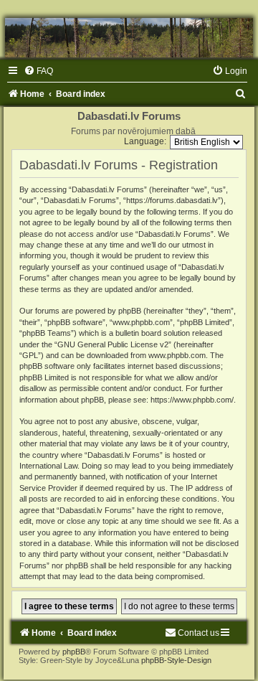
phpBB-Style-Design (176, 660)
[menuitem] (38, 71)
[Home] (129, 37)
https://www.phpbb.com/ (192, 399)
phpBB (73, 651)
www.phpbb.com (177, 355)
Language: (145, 141)
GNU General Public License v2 (112, 344)
